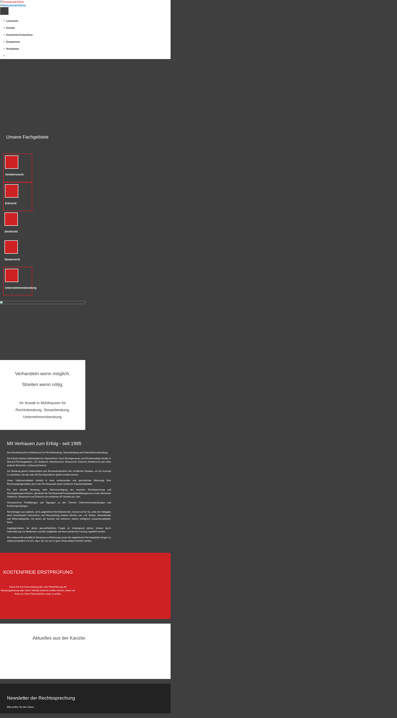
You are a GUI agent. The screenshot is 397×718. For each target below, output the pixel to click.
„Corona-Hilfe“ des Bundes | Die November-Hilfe (35, 651)
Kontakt (10, 27)
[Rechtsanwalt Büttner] (13, 5)
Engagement (13, 41)
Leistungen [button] (12, 20)
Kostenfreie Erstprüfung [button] (19, 34)
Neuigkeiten (12, 48)
